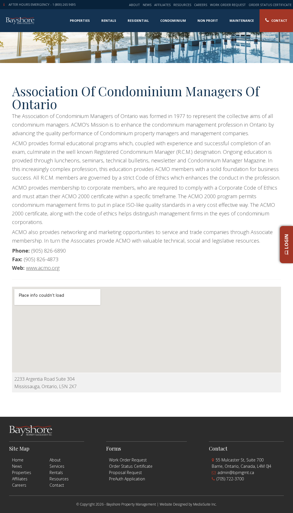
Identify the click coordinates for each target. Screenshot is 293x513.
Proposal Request (125, 472)
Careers (200, 5)
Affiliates (162, 5)
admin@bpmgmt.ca (235, 472)
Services (57, 466)
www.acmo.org (43, 267)
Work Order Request (228, 5)
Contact (278, 20)
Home (17, 460)
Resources (182, 5)
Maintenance (241, 20)
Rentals (108, 20)
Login (286, 242)
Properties (80, 20)
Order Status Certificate (270, 5)
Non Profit (207, 20)
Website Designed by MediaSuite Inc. (188, 504)
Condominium (173, 20)
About (134, 5)
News (147, 5)
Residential (138, 20)
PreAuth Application (127, 478)
